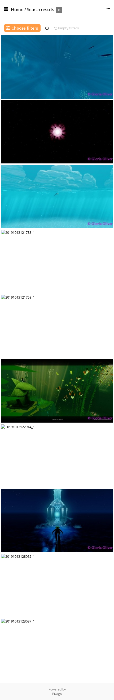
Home (17, 9)
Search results (40, 9)
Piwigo (57, 694)
